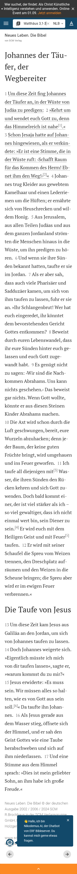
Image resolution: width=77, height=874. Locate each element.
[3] (55, 470)
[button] (73, 9)
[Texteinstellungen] (71, 23)
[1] (60, 125)
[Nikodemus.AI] (10, 843)
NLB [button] (56, 23)
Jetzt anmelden (49, 13)
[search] (35, 23)
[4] (17, 527)
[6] (16, 705)
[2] (45, 174)
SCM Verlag (15, 40)
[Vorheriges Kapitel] (10, 854)
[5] (67, 535)
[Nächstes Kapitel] (67, 854)
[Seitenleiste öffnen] (38, 869)
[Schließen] (68, 820)
